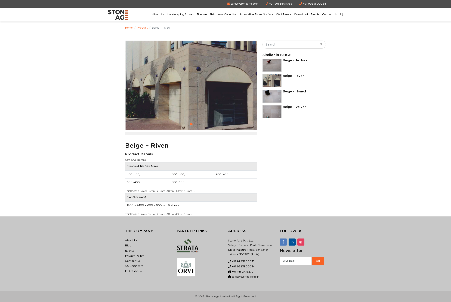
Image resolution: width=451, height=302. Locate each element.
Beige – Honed (294, 91)
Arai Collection (227, 14)
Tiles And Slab (206, 14)
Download (301, 14)
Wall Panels (283, 14)
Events (315, 14)
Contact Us (329, 14)
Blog (128, 245)
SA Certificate (134, 266)
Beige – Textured (296, 60)
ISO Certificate (134, 271)
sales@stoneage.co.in (245, 277)
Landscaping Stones (180, 14)
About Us (158, 14)
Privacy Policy (134, 256)
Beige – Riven (293, 76)
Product (142, 27)
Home (129, 27)
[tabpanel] (191, 85)
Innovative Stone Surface (256, 14)
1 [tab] (191, 124)
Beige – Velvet (294, 107)
